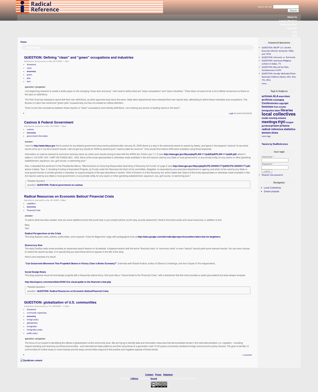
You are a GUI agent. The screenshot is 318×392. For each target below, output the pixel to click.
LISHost (134, 378)
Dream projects (271, 191)
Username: (268, 156)
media (265, 118)
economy (31, 71)
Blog (294, 35)
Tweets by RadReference (275, 144)
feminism (267, 106)
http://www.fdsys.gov (44, 145)
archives (267, 99)
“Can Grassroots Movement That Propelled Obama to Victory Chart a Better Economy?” (71, 263)
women (266, 132)
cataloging (278, 99)
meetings (269, 121)
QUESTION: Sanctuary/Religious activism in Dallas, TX (276, 62)
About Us (292, 17)
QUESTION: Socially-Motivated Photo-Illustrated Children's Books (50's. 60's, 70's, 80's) (279, 76)
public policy (32, 333)
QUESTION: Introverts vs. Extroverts (278, 57)
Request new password (272, 174)
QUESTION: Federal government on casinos (60, 185)
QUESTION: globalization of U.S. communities (60, 302)
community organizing (36, 312)
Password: (268, 163)
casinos (30, 129)
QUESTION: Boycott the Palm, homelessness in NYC (275, 68)
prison (275, 125)
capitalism (31, 203)
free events (280, 106)
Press (158, 374)
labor (277, 110)
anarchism (284, 96)
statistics (289, 129)
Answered (31, 64)
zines (274, 132)
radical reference (272, 129)
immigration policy (35, 329)
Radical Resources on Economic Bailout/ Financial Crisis (69, 196)
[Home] (89, 12)
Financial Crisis (33, 210)
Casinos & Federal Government (48, 122)
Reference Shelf (288, 24)
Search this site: (265, 6)
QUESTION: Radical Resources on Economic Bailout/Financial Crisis (73, 291)
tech (29, 81)
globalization (32, 322)
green (29, 74)
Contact (149, 374)
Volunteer (292, 28)
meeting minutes (277, 118)
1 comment (247, 354)
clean (29, 67)
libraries (287, 110)
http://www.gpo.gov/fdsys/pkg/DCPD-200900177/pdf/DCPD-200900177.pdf (211, 166)
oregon (289, 122)
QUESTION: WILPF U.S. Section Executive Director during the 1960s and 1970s (278, 50)
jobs (29, 77)
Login (231, 113)
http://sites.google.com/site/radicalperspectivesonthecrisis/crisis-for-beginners (179, 236)
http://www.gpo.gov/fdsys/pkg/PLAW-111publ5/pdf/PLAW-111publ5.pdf (200, 154)
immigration (32, 326)
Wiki (295, 32)
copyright (283, 103)
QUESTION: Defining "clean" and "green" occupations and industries (78, 57)
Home (23, 41)
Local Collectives (288, 20)
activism (267, 96)
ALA (275, 96)
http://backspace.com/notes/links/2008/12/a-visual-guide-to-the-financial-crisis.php (68, 281)
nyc (281, 121)
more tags (266, 136)
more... (265, 83)
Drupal (154, 378)
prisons (284, 125)
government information (37, 135)
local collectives (279, 114)
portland (266, 125)
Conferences (270, 103)
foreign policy (33, 319)
